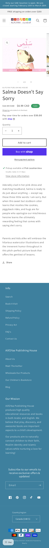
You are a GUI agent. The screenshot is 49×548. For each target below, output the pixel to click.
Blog (7, 386)
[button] (4, 20)
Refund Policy (12, 317)
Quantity (6, 124)
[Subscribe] (39, 485)
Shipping (6, 110)
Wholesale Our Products (17, 372)
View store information (17, 176)
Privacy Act (11, 324)
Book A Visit (11, 303)
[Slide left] (18, 82)
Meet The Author (13, 365)
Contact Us (11, 338)
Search (9, 296)
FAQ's (8, 331)
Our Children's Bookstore (18, 379)
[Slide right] (31, 82)
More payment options (24, 159)
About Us (10, 358)
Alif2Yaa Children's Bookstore (23, 541)
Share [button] (9, 262)
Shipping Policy (13, 310)
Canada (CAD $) (23, 518)
